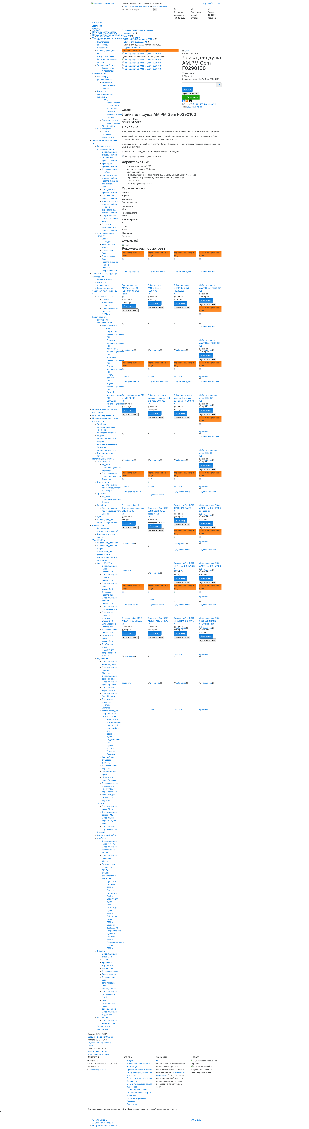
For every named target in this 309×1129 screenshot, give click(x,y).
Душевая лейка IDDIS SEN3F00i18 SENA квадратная (158, 511)
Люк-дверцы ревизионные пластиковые (108, 85)
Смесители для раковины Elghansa (109, 670)
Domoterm (102, 482)
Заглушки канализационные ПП (115, 404)
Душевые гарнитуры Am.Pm (112, 893)
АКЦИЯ (95, 30)
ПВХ (104, 100)
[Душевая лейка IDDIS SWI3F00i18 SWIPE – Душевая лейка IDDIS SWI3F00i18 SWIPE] (185, 490)
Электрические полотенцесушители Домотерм (111, 488)
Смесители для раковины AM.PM (109, 858)
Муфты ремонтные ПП (112, 378)
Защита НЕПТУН (105, 296)
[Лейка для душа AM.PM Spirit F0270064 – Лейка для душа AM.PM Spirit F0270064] (210, 270)
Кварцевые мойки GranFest (100, 1037)
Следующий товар (131, 47)
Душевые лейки (195, 107)
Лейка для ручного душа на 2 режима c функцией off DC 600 (184, 398)
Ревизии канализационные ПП (115, 343)
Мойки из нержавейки (103, 415)
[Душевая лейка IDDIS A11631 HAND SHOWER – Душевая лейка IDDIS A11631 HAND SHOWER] (133, 603)
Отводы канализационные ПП (115, 369)
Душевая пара (109, 977)
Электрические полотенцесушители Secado (111, 511)
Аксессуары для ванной (104, 33)
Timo (99, 803)
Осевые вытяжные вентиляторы (108, 134)
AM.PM (100, 838)
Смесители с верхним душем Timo (109, 821)
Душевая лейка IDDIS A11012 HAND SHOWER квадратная (210, 508)
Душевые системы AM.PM (111, 884)
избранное (129, 350)
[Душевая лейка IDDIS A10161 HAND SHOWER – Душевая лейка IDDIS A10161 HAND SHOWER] (159, 603)
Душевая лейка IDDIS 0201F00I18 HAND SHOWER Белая (209, 621)
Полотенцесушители (102, 459)
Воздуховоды (113, 123)
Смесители (98, 540)
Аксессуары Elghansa (107, 50)
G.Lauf (100, 951)
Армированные (109, 126)
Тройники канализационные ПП (115, 360)
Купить (187, 89)
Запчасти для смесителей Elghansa (108, 797)
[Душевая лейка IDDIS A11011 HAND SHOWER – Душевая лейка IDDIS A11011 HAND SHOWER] (185, 548)
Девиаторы (107, 968)
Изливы (105, 959)
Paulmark (101, 1017)
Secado (101, 505)
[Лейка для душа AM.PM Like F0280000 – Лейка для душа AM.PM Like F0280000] (210, 325)
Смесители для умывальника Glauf (109, 994)
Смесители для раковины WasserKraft (109, 601)
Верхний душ (108, 757)
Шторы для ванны (105, 56)
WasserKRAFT (103, 563)
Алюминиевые (109, 120)
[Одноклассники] (187, 101)
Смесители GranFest (106, 835)
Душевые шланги (110, 971)
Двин (99, 516)
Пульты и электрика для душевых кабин (109, 227)
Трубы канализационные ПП (115, 386)
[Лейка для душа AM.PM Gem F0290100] (141, 53)
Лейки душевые (109, 974)
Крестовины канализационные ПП (115, 352)
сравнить (126, 570)
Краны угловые (104, 279)
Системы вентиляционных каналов (105, 94)
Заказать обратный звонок (137, 6)
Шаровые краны (105, 288)
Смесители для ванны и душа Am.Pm (109, 850)
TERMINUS (102, 461)
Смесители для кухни (107, 543)
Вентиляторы (103, 129)
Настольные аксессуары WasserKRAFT (103, 45)
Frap (99, 53)
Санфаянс (97, 525)
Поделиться (192, 97)
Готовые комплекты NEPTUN (107, 302)
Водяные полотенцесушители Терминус (111, 467)
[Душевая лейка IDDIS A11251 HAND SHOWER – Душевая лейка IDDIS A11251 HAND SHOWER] (185, 603)
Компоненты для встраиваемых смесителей (110, 713)
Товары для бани (105, 65)
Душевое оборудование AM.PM (109, 876)
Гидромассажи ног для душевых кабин (110, 218)
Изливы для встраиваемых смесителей (114, 722)
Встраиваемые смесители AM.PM (109, 867)
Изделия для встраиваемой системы (109, 653)
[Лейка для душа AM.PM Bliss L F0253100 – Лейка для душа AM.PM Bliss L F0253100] (159, 270)
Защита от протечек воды (139, 1078)
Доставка (97, 26)
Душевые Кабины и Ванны (139, 1069)
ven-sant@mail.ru (160, 6)
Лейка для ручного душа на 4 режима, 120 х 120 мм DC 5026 (159, 398)
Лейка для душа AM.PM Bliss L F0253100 (155, 288)
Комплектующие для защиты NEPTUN (110, 311)
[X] (190, 101)
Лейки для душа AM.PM (204, 104)
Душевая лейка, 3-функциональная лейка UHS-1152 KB (133, 508)
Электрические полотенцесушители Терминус (111, 476)
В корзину (129, 306)
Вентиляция (98, 74)
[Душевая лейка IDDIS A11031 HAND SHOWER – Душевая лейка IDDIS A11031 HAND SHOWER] (210, 548)
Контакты (97, 22)
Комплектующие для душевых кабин (110, 184)
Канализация (98, 317)
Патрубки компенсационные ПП (115, 395)
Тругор (100, 493)
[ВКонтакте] (183, 101)
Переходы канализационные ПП (115, 334)
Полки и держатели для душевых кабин (109, 210)
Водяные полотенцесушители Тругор (111, 499)
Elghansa (101, 658)
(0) (123, 296)
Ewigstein (101, 832)
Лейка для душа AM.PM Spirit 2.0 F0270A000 (181, 288)
